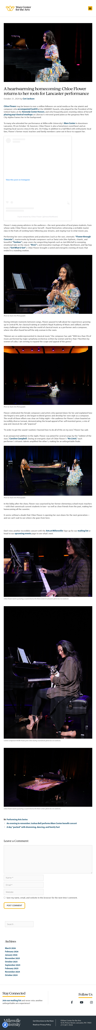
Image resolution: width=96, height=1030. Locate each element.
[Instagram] (91, 1002)
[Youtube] (82, 1002)
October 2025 (11, 961)
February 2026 (11, 951)
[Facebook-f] (72, 1002)
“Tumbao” (17, 242)
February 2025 (11, 968)
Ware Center (69, 123)
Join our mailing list (11, 1000)
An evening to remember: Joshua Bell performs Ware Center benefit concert (42, 823)
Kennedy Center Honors (33, 111)
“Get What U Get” (18, 247)
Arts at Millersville (54, 530)
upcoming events (23, 533)
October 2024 (11, 975)
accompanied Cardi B (28, 109)
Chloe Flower (10, 106)
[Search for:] (19, 924)
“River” (33, 244)
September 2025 (12, 965)
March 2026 (10, 948)
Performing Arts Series (17, 819)
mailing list (83, 530)
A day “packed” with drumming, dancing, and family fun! (33, 827)
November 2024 (12, 971)
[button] (90, 8)
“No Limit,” (72, 438)
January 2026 (11, 955)
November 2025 (12, 958)
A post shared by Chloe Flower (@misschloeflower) (38, 217)
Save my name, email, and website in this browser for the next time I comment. (42, 897)
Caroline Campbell (18, 438)
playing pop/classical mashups (18, 114)
